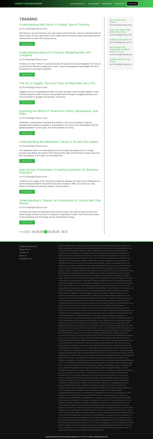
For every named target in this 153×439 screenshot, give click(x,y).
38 (33, 232)
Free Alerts (107, 4)
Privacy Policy (25, 249)
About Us (23, 256)
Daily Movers (93, 4)
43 (53, 232)
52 (63, 232)
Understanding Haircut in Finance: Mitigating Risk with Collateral (55, 54)
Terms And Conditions (28, 246)
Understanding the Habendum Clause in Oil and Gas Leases (58, 141)
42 (49, 232)
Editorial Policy (25, 259)
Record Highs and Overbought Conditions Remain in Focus (120, 49)
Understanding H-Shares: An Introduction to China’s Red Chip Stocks (60, 202)
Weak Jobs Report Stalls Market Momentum (120, 31)
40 (42, 232)
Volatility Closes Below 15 (121, 40)
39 (37, 232)
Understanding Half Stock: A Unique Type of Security (54, 24)
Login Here (132, 4)
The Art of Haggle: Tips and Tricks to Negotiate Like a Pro (57, 83)
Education (119, 4)
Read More (27, 44)
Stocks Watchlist (77, 4)
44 (58, 232)
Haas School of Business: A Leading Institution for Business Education (58, 171)
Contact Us (24, 252)
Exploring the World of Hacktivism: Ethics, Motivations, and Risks (58, 112)
